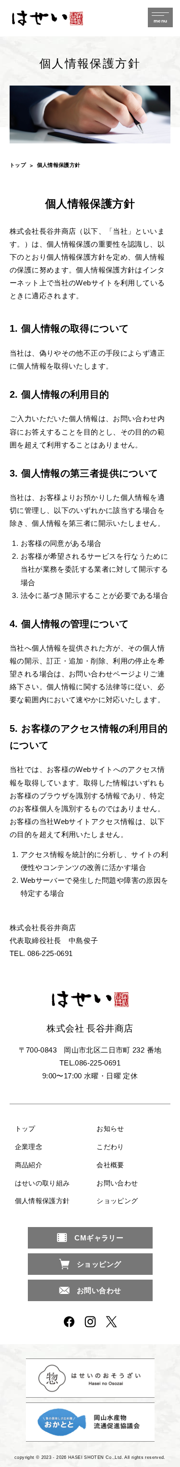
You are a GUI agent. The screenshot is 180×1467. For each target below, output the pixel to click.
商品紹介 (29, 1165)
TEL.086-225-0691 (90, 1063)
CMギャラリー (98, 1238)
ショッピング (117, 1201)
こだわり (110, 1147)
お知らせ (110, 1128)
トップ (18, 165)
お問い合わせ (117, 1183)
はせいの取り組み (42, 1183)
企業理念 (29, 1147)
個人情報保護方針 (42, 1201)
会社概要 (110, 1165)
